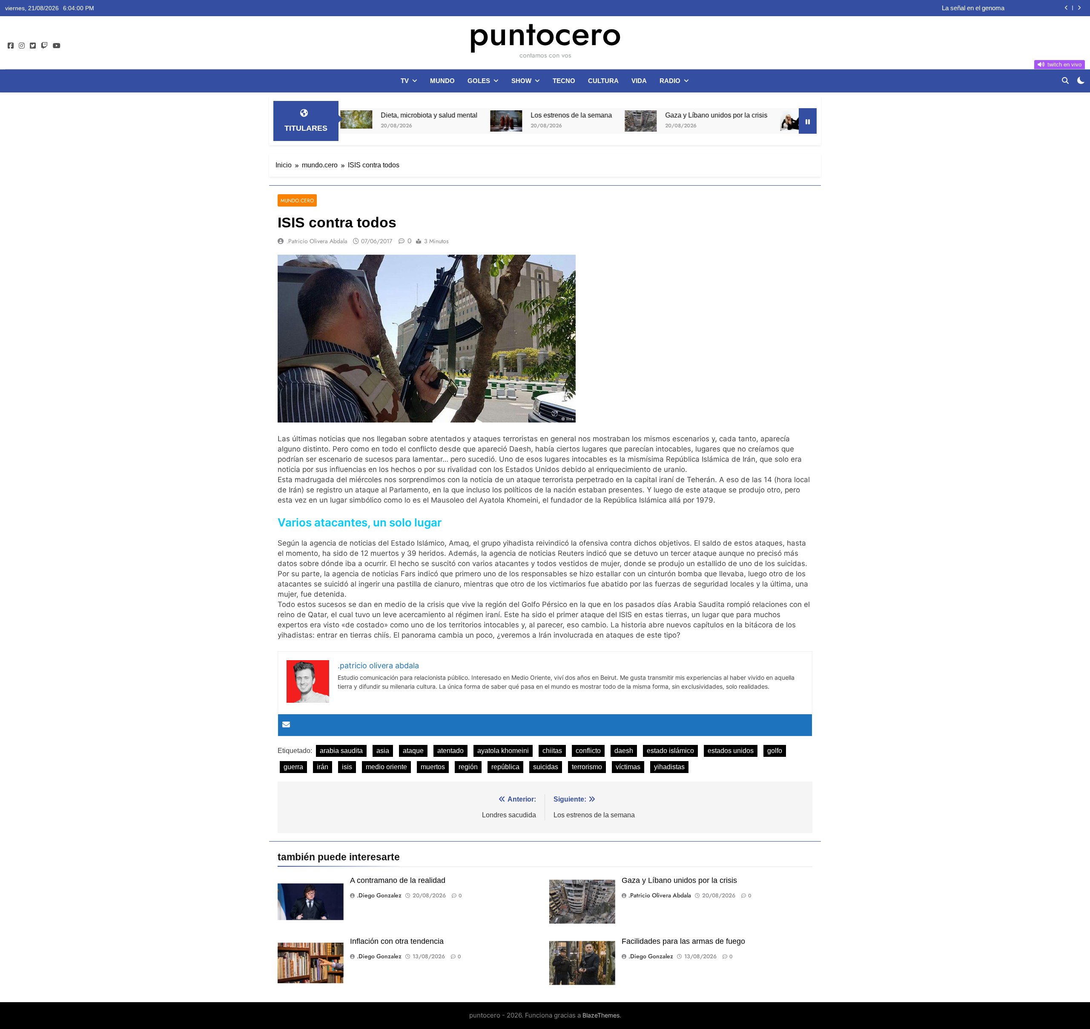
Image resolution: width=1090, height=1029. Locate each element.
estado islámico (670, 750)
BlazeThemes (601, 1015)
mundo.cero (297, 200)
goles (479, 80)
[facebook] (10, 46)
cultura (603, 80)
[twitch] (44, 46)
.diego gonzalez (379, 895)
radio (670, 80)
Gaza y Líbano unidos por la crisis (666, 115)
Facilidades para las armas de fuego (683, 941)
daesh (623, 750)
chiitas (552, 750)
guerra (293, 766)
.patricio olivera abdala (317, 241)
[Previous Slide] (1066, 7)
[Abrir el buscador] (1065, 80)
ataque (413, 750)
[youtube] (56, 46)
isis (347, 766)
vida (639, 80)
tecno (564, 80)
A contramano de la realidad (397, 880)
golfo (774, 750)
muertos (433, 766)
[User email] (286, 725)
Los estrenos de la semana (521, 115)
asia (382, 750)
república (505, 766)
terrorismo (587, 766)
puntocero (545, 33)
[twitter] (32, 46)
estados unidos (731, 750)
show (521, 80)
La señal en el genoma (973, 8)
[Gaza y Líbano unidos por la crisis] (591, 121)
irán (322, 766)
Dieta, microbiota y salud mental (379, 115)
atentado (450, 750)
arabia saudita (341, 750)
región (468, 766)
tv (405, 80)
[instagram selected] (21, 46)
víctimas (628, 766)
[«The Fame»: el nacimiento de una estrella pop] (746, 120)
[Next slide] (1079, 7)
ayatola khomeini (503, 750)
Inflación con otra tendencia (397, 941)
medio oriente (386, 766)
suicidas (545, 766)
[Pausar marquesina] (808, 121)
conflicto (588, 750)
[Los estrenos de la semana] (456, 121)
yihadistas (669, 766)
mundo (442, 80)
